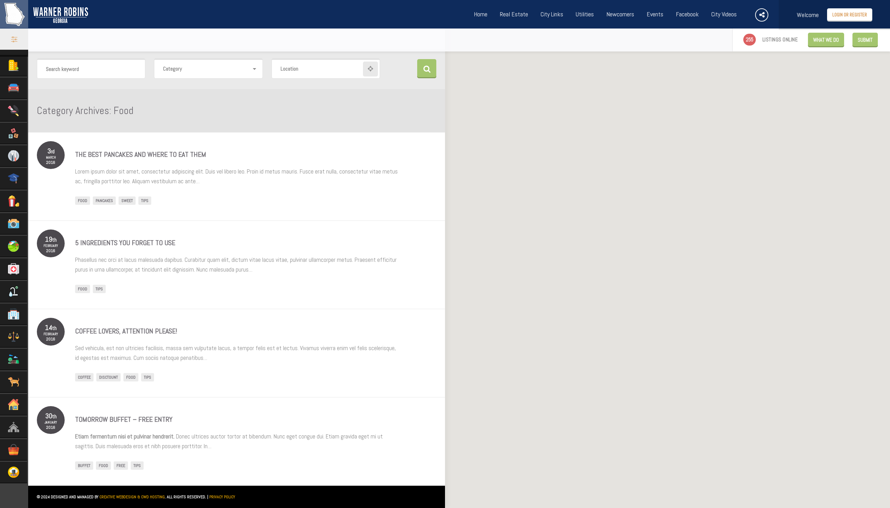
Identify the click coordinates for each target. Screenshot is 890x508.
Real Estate (514, 14)
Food (82, 200)
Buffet (84, 465)
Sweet (127, 200)
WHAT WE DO (826, 40)
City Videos (724, 14)
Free (120, 465)
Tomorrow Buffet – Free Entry (123, 419)
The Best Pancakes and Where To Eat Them (140, 154)
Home (480, 14)
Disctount (108, 377)
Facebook (687, 14)
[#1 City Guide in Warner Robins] (44, 24)
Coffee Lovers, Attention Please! (126, 331)
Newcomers (620, 14)
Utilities (585, 14)
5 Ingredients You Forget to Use (125, 242)
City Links (552, 14)
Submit (865, 40)
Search (426, 68)
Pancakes (104, 200)
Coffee (84, 377)
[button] (580, 272)
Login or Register (849, 15)
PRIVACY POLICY (222, 497)
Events (655, 14)
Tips (144, 200)
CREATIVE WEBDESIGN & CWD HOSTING (132, 497)
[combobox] (208, 69)
